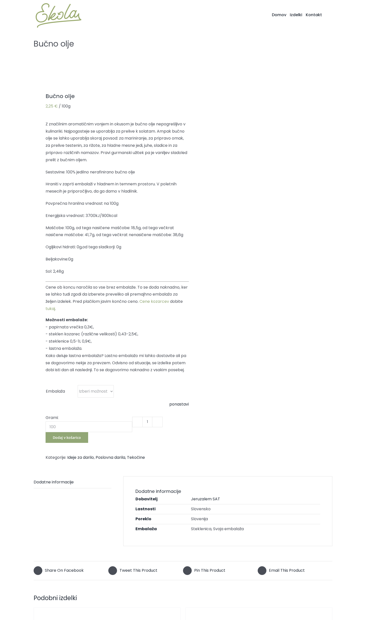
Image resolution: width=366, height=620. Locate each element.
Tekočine (136, 457)
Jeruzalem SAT (205, 499)
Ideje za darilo (80, 457)
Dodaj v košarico (67, 437)
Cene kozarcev (154, 301)
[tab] (72, 482)
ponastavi (179, 404)
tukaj (50, 308)
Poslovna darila (110, 457)
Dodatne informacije (54, 482)
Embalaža (55, 391)
